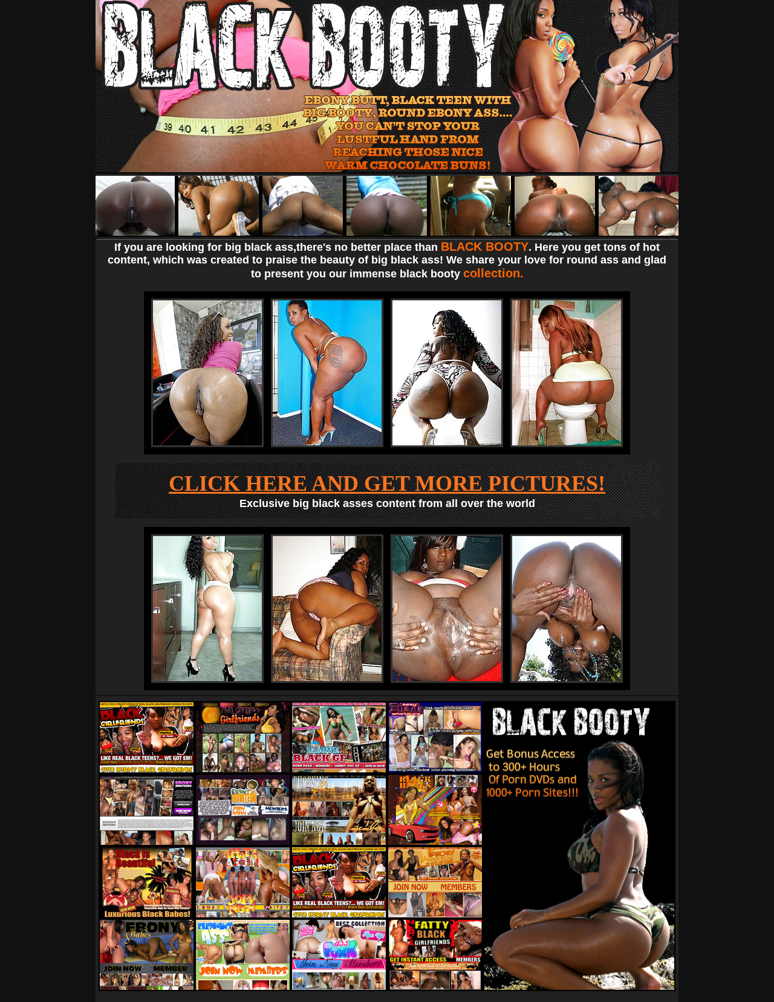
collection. (493, 273)
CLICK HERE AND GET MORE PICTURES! (387, 483)
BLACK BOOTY (484, 246)
